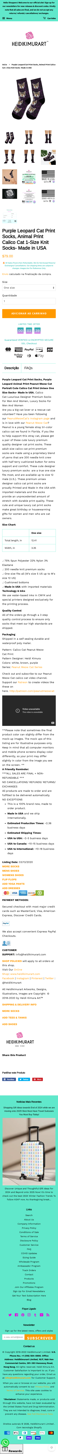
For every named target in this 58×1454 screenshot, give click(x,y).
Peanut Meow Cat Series (27, 667)
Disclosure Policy (29, 1240)
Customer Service (29, 1245)
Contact (29, 1274)
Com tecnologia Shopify (29, 1427)
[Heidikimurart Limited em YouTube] (41, 1315)
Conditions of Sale (29, 1232)
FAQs (28, 368)
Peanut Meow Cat (37, 422)
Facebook (8, 978)
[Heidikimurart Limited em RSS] (48, 1315)
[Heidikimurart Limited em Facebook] (16, 1315)
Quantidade (9, 295)
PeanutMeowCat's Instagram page (28, 418)
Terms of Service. (15, 1390)
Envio (5, 274)
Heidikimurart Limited (42, 1424)
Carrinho (51, 18)
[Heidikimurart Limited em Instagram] (29, 1315)
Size (4, 281)
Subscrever (40, 1337)
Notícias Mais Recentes (29, 1102)
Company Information (29, 1224)
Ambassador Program (29, 1266)
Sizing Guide (29, 1257)
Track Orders (29, 1270)
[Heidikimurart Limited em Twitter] (10, 1315)
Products (29, 1278)
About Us (29, 1219)
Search (29, 1215)
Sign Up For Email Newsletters (29, 1291)
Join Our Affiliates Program (29, 1287)
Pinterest (37, 978)
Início (4, 64)
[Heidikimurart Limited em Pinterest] (22, 1315)
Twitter (49, 978)
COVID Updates (29, 1253)
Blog (29, 1300)
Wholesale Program (29, 1262)
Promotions (29, 1283)
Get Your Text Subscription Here (29, 1295)
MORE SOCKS (10, 866)
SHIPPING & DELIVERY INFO (19, 1004)
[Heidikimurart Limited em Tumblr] (35, 1315)
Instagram (23, 978)
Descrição (11, 368)
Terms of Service (29, 1236)
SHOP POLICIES (12, 961)
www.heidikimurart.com (25, 973)
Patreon (23, 682)
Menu (9, 18)
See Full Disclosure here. (40, 1414)
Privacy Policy (29, 1228)
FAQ (29, 1249)
